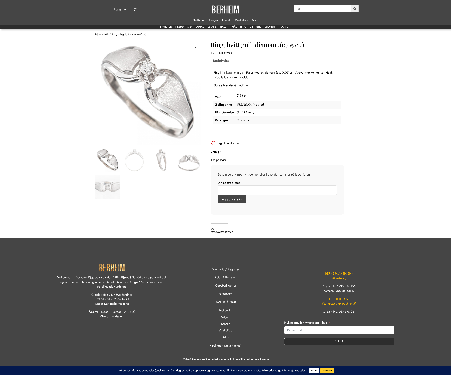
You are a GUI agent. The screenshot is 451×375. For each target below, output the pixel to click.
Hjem (98, 34)
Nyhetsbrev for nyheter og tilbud (305, 323)
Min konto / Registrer (225, 269)
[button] (194, 46)
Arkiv (106, 34)
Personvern (225, 293)
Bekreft (339, 341)
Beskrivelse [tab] (221, 60)
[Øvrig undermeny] (290, 26)
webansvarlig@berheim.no (112, 304)
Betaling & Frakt (225, 302)
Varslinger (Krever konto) (225, 345)
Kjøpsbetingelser (225, 285)
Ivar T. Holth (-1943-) (221, 53)
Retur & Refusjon (225, 277)
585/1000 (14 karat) (250, 104)
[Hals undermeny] (227, 26)
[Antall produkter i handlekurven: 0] (135, 9)
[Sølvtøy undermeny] (276, 26)
